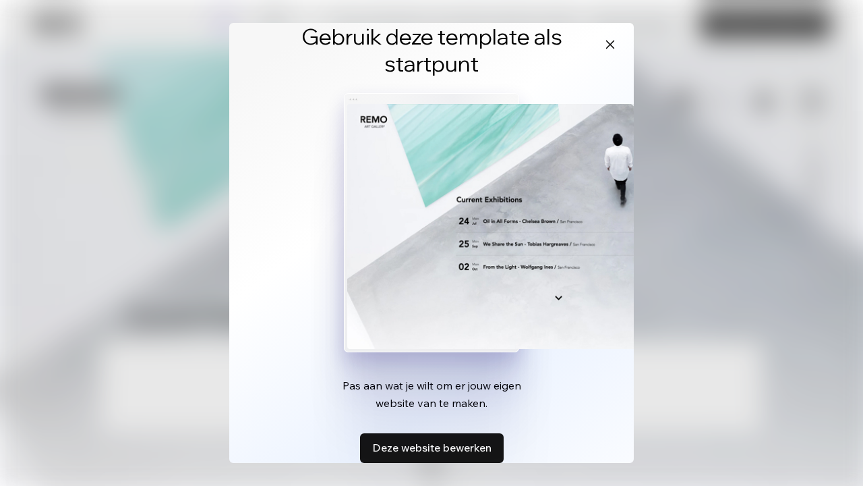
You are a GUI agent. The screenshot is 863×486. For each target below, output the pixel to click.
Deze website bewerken (432, 447)
